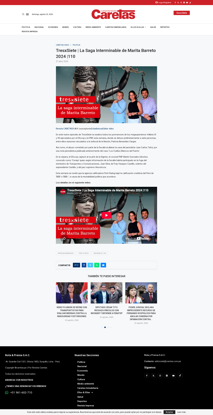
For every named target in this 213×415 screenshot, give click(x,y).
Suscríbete (181, 13)
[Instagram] (181, 3)
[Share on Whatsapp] (96, 265)
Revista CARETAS (64, 128)
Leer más (181, 412)
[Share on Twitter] (90, 265)
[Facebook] (175, 3)
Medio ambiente (93, 27)
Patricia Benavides (66, 253)
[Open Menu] (27, 14)
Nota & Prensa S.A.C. (17, 355)
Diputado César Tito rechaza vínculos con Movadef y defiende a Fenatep (72, 310)
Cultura (77, 27)
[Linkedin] (184, 3)
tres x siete (84, 253)
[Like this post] (77, 265)
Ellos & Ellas (137, 27)
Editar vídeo (108, 128)
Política (26, 27)
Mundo (65, 27)
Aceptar (169, 412)
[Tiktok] (190, 3)
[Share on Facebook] (84, 265)
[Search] (23, 14)
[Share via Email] (103, 265)
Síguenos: (150, 367)
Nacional (39, 27)
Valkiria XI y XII (99, 253)
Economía (53, 27)
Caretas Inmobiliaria (115, 27)
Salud (153, 27)
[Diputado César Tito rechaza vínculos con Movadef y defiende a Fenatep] (72, 292)
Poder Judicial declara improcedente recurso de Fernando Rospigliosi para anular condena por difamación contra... (106, 313)
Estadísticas (97, 128)
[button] (59, 305)
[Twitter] (178, 3)
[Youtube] (187, 3)
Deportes (164, 27)
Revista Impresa (30, 32)
